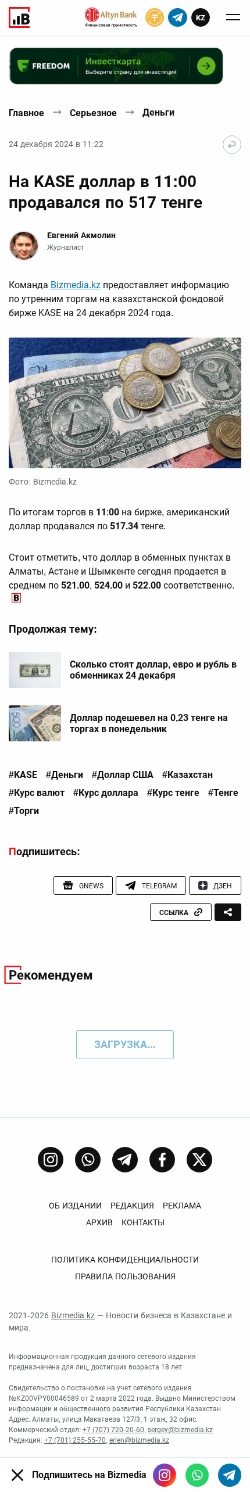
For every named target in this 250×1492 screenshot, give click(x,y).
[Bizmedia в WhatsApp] (197, 1475)
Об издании (75, 1206)
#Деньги (64, 775)
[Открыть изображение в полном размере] (125, 403)
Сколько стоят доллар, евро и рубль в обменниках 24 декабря (153, 670)
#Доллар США (122, 775)
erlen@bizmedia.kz (139, 1440)
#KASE (23, 775)
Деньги (158, 112)
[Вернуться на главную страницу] (232, 144)
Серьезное (93, 113)
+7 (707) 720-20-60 (113, 1430)
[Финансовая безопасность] (111, 17)
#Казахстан (187, 775)
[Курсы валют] (155, 17)
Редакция (132, 1206)
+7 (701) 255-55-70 (75, 1440)
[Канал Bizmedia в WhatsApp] (88, 1159)
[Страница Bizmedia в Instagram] (50, 1159)
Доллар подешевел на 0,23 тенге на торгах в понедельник (149, 723)
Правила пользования (125, 1276)
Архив (99, 1222)
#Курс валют (37, 793)
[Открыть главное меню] (233, 17)
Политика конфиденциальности (125, 1260)
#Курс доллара (105, 793)
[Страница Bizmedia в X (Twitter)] (199, 1159)
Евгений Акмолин (81, 235)
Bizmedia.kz (76, 284)
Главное (26, 113)
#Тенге (223, 793)
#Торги (24, 811)
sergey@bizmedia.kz (180, 1430)
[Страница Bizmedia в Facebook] (162, 1159)
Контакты (143, 1222)
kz (200, 17)
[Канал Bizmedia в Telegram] (125, 1159)
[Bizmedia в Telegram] (229, 1475)
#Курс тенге (173, 793)
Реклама (182, 1206)
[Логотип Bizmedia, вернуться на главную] (19, 17)
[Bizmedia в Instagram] (164, 1475)
